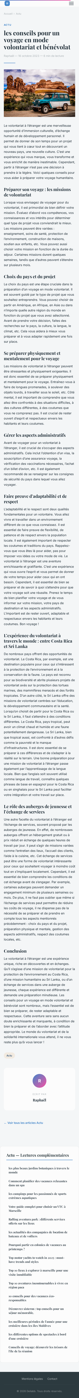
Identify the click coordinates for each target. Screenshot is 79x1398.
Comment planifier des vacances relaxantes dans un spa (38, 1183)
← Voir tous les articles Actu (23, 1123)
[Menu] (71, 3)
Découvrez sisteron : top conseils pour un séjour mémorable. (36, 1311)
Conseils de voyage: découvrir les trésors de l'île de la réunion (38, 1349)
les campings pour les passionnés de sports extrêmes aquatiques (37, 1196)
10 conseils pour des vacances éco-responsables (32, 1298)
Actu (18, 13)
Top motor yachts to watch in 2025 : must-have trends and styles (36, 1260)
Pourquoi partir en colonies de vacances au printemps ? (37, 1247)
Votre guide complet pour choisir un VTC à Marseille (37, 1209)
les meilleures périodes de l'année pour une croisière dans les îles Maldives (38, 1324)
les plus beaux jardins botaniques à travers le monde (39, 1170)
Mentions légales (32, 1378)
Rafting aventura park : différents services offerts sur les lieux (37, 1221)
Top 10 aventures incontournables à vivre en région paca (38, 1285)
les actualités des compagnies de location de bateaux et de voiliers (38, 1234)
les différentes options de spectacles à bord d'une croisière (37, 1336)
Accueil (8, 13)
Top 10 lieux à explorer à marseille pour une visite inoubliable (38, 1272)
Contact (52, 1378)
